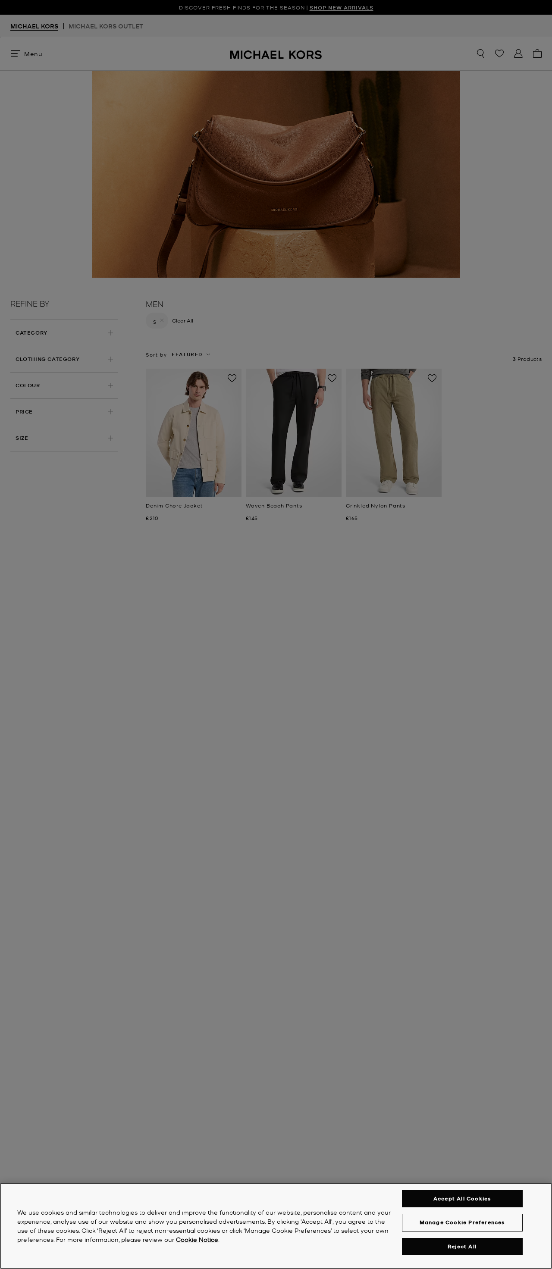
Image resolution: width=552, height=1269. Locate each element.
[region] (276, 1226)
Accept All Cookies (462, 1198)
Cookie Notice (197, 1239)
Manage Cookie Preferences (462, 1222)
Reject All (462, 1246)
